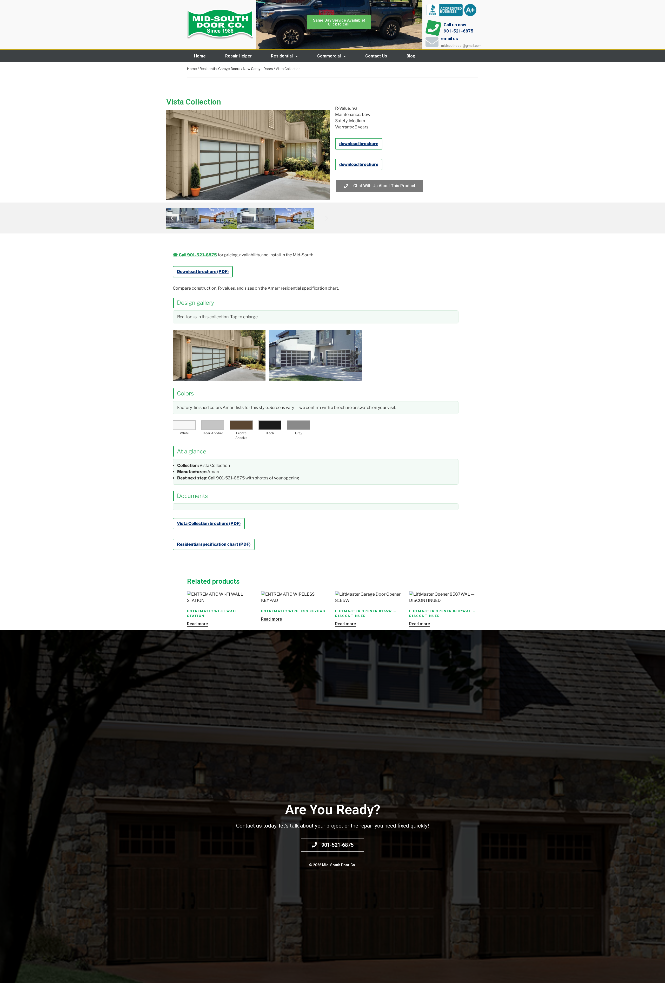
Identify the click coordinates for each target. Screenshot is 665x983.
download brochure (358, 143)
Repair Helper (238, 56)
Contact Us (376, 56)
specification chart (320, 288)
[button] (172, 218)
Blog (411, 56)
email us (449, 38)
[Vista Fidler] (315, 355)
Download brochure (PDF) (203, 271)
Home (200, 56)
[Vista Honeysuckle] (219, 355)
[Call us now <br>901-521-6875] (433, 28)
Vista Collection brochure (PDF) (209, 523)
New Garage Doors (258, 69)
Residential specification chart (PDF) (213, 544)
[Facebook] (477, 56)
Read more (197, 623)
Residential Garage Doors (220, 69)
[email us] (431, 41)
